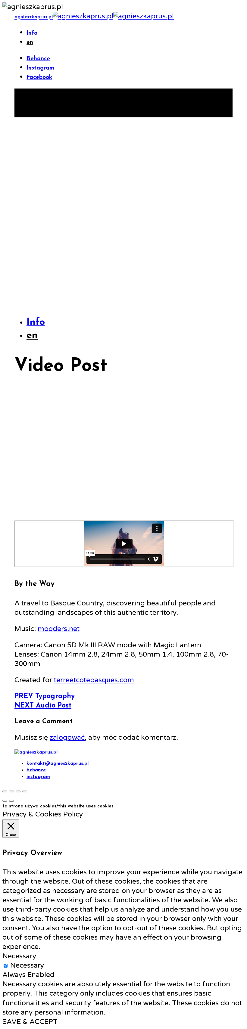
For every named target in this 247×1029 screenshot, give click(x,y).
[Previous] (4, 801)
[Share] (11, 791)
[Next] (11, 801)
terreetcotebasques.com (94, 680)
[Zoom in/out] (24, 791)
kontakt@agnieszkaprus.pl (58, 763)
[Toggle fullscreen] (18, 791)
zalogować (67, 737)
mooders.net (59, 629)
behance (36, 770)
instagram (38, 776)
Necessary (27, 965)
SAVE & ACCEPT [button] (30, 1022)
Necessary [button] (19, 956)
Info (32, 33)
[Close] (4, 791)
